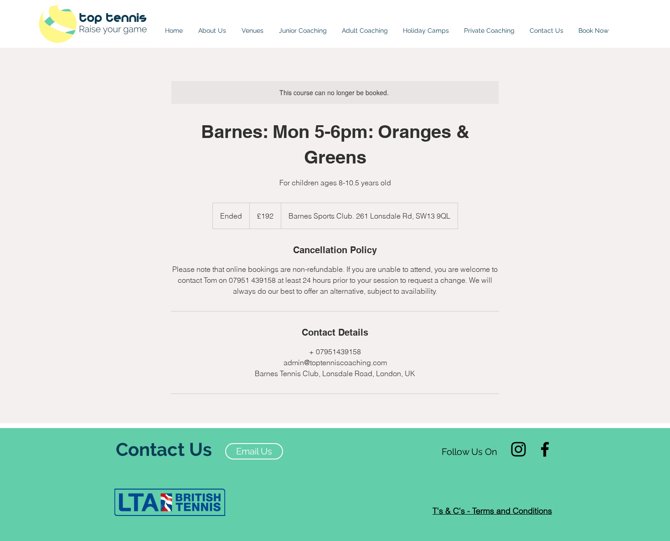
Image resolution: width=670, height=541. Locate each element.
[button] (252, 26)
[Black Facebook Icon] (545, 449)
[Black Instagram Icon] (518, 449)
